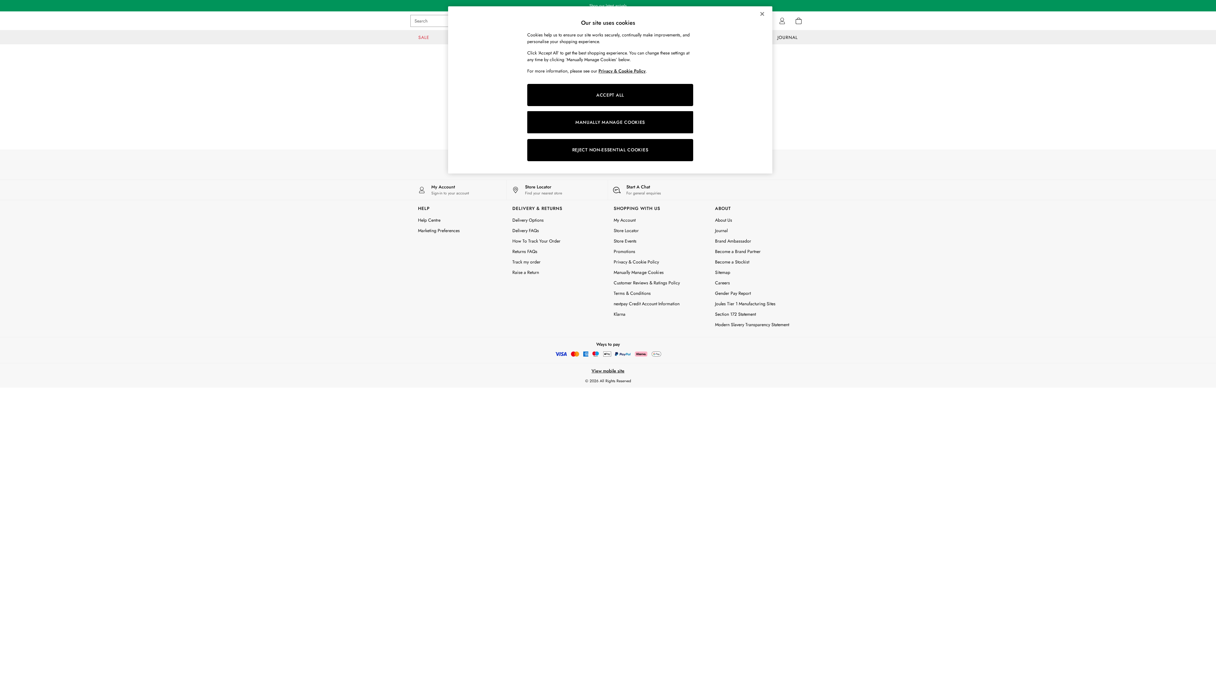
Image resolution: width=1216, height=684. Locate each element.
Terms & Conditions (632, 293)
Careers (722, 283)
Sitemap (722, 272)
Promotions (624, 251)
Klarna (619, 314)
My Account (625, 220)
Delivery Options (528, 220)
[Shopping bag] (799, 21)
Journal (721, 230)
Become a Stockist (732, 262)
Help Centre (429, 220)
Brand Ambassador (733, 241)
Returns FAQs (524, 251)
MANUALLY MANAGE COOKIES (610, 122)
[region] (610, 90)
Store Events (625, 241)
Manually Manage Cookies (639, 272)
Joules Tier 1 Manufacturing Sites (745, 304)
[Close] (762, 14)
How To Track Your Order (536, 241)
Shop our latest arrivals (608, 6)
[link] (782, 21)
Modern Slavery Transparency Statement (752, 324)
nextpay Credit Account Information (647, 304)
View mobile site (608, 371)
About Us (723, 220)
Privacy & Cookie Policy (636, 262)
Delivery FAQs (525, 230)
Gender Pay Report (733, 293)
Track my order (526, 262)
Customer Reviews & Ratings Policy (647, 283)
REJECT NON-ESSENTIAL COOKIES (610, 150)
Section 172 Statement (735, 314)
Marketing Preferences (439, 230)
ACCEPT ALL (610, 95)
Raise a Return (525, 272)
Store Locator (626, 230)
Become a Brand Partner (738, 251)
